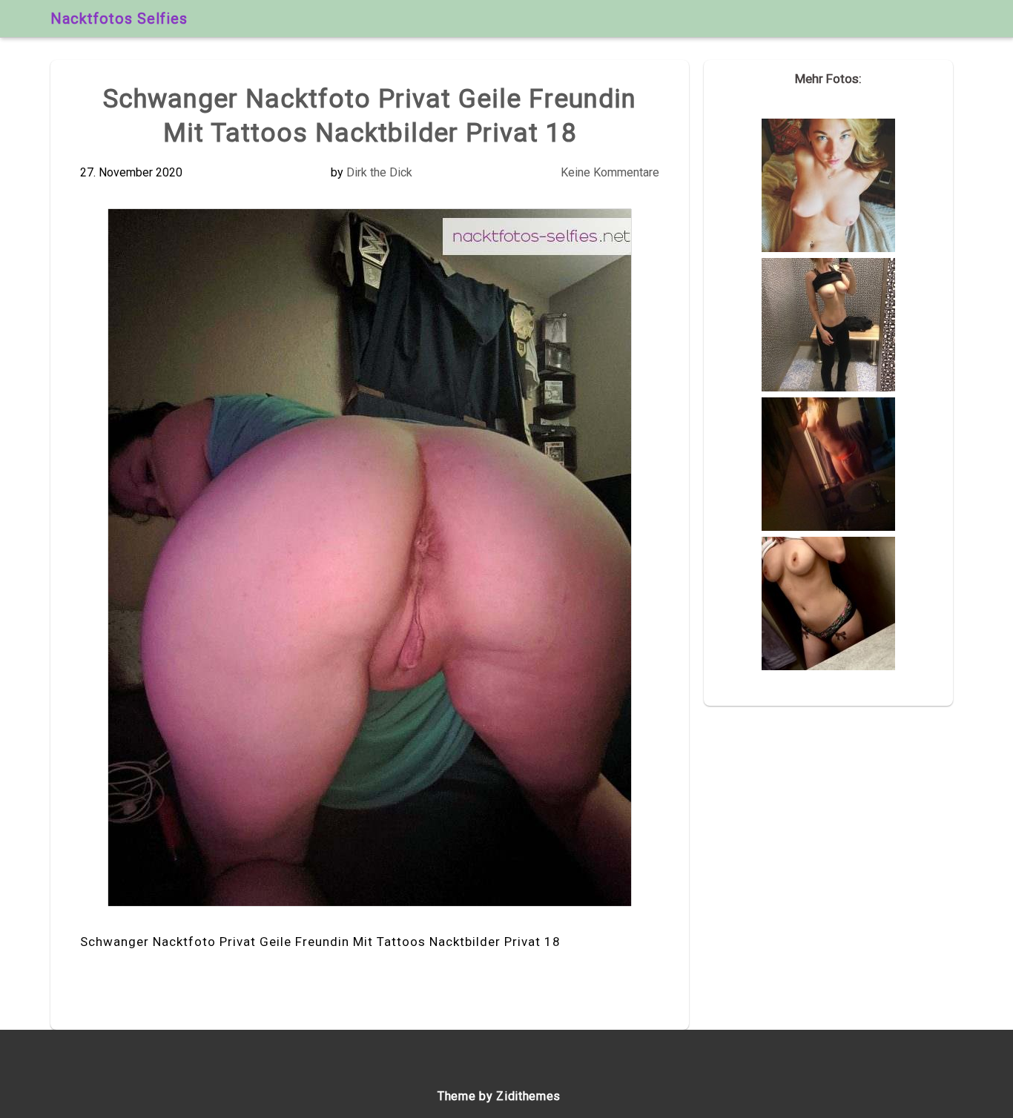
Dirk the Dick (379, 172)
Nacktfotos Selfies (119, 18)
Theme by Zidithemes (499, 1096)
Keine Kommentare (610, 172)
